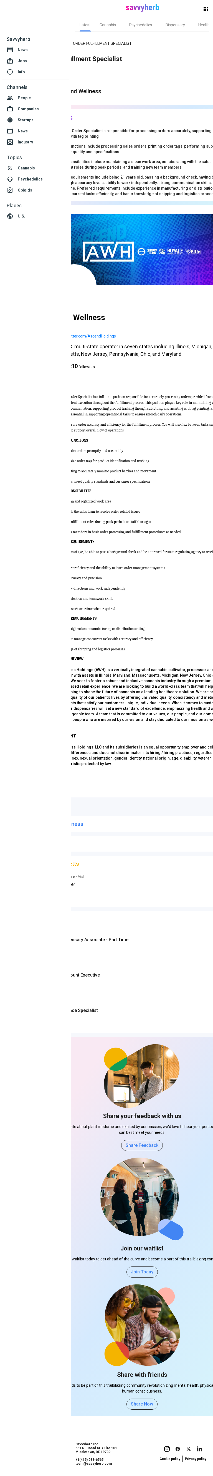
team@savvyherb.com (93, 1463)
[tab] (85, 25)
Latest (85, 25)
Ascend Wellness (79, 91)
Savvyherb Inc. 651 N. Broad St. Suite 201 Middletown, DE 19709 (96, 1448)
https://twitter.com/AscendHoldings (84, 336)
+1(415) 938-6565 (89, 1460)
